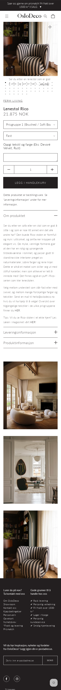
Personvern (9, 614)
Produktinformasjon (18, 343)
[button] (7, 16)
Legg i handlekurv (30, 182)
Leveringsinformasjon (19, 332)
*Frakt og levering (13, 625)
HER (17, 310)
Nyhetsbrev (9, 622)
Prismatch (8, 629)
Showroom (9, 604)
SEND (50, 660)
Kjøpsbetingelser (12, 611)
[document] (30, 56)
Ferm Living (13, 100)
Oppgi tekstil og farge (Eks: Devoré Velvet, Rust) (26, 146)
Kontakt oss (9, 607)
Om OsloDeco (11, 600)
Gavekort (8, 618)
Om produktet (14, 216)
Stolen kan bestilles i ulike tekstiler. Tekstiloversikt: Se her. (28, 344)
